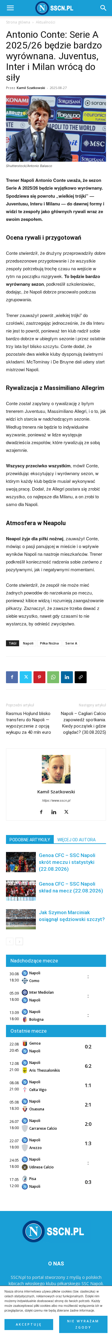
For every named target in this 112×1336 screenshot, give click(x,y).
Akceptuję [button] (29, 1324)
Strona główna (18, 22)
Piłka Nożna (49, 643)
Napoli (28, 643)
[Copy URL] (81, 677)
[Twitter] (26, 677)
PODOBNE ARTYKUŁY (30, 839)
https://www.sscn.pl (56, 800)
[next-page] (19, 941)
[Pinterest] (39, 677)
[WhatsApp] (53, 677)
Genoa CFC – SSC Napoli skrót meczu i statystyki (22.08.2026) (67, 862)
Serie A (71, 643)
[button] (103, 8)
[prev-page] (9, 941)
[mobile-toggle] (10, 8)
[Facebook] (12, 677)
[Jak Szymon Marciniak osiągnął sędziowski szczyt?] (21, 919)
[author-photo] (56, 783)
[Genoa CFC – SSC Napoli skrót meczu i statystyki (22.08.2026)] (21, 862)
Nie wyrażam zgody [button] (83, 1324)
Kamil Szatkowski (31, 87)
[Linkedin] (67, 677)
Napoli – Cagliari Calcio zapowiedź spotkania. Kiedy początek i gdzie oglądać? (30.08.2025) (83, 723)
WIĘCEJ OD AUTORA (76, 839)
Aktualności (45, 22)
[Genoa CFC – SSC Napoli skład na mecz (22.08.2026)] (21, 891)
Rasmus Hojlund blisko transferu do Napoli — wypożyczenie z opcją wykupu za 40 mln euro (28, 723)
